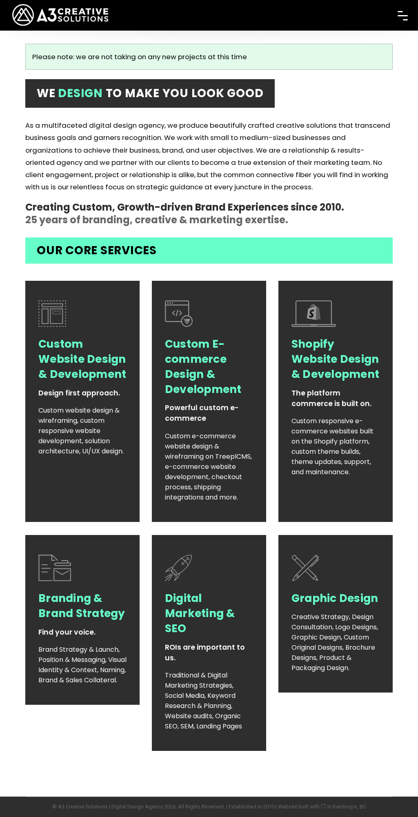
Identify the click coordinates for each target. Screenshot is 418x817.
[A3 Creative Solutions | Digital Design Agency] (60, 8)
